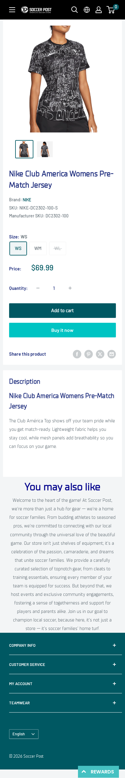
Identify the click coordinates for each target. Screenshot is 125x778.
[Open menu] (12, 9)
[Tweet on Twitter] (100, 354)
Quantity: (18, 288)
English (18, 733)
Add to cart (62, 310)
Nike (27, 199)
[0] (111, 9)
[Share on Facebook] (77, 354)
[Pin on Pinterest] (88, 354)
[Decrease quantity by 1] (38, 288)
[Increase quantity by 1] (70, 288)
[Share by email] (111, 354)
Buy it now (62, 330)
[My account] (99, 9)
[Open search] (74, 9)
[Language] (86, 9)
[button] (110, 9)
